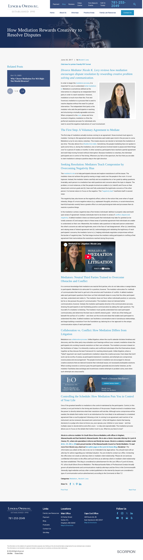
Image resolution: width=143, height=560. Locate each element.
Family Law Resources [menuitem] (108, 12)
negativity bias (107, 191)
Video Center (79, 4)
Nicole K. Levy (84, 60)
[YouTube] (117, 518)
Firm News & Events (92, 4)
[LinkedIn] (131, 513)
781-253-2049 (118, 4)
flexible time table (90, 144)
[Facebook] (117, 513)
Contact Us (47, 529)
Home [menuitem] (52, 12)
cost (79, 115)
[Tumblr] (122, 518)
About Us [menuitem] (63, 12)
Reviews (71, 4)
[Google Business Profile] (127, 518)
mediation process (82, 83)
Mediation (73, 478)
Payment (56, 4)
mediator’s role (69, 173)
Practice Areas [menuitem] (89, 12)
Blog (64, 4)
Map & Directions (67, 525)
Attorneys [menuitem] (75, 12)
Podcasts (46, 525)
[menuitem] (10, 553)
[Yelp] (131, 518)
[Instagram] (122, 513)
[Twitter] (127, 513)
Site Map (46, 532)
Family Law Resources (51, 513)
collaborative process (79, 339)
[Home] (23, 8)
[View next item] (22, 91)
